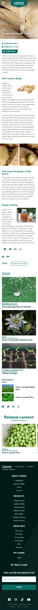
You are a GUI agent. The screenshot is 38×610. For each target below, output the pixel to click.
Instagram (15, 599)
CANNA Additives (19, 517)
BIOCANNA (19, 514)
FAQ (19, 544)
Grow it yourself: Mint (25, 397)
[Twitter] (10, 249)
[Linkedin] (15, 249)
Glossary (19, 547)
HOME (7, 466)
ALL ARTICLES (19, 467)
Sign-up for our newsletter (19, 573)
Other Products (19, 521)
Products (19, 496)
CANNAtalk (19, 481)
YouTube (28, 599)
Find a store (20, 565)
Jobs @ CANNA (19, 484)
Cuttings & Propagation (12, 370)
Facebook (9, 599)
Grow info (19, 526)
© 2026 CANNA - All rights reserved (18, 604)
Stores (19, 487)
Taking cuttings (9, 373)
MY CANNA (19, 553)
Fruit (4, 337)
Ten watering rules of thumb (16, 307)
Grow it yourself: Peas (11, 453)
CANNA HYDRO (19, 511)
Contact (19, 491)
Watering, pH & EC (9, 304)
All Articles (19, 531)
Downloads (19, 541)
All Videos (19, 534)
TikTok (22, 599)
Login (19, 557)
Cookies (25, 606)
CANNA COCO (19, 501)
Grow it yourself (19, 264)
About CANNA (19, 476)
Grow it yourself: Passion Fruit (17, 340)
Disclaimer (12, 606)
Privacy (19, 606)
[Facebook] (5, 249)
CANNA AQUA (19, 507)
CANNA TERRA (19, 504)
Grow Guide (19, 537)
